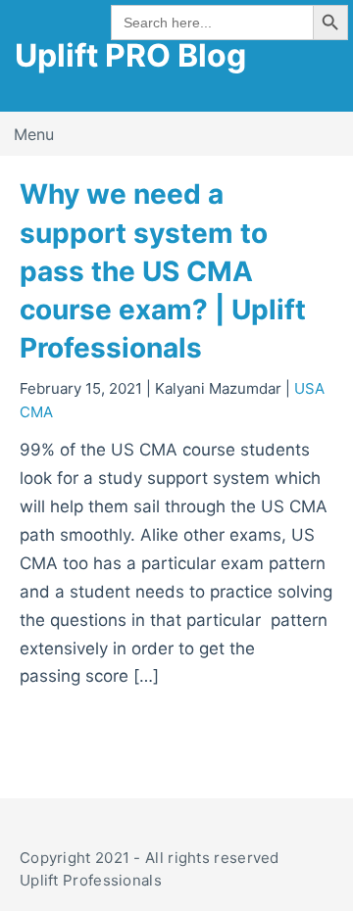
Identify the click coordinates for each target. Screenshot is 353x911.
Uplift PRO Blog (130, 55)
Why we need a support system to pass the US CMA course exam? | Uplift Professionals (163, 270)
